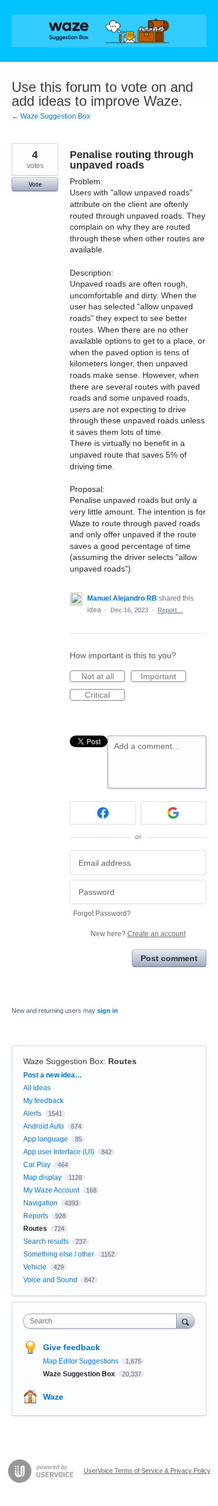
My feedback (43, 1101)
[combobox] (102, 1321)
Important (163, 677)
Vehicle (35, 1267)
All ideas (37, 1088)
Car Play (37, 1165)
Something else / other (58, 1254)
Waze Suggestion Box (63, 1061)
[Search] (185, 1321)
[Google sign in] (174, 813)
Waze (53, 1396)
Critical (105, 695)
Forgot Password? (102, 913)
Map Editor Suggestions (81, 1361)
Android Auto (43, 1126)
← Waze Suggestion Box (51, 116)
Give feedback (71, 1347)
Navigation (40, 1203)
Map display (42, 1177)
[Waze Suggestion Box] (109, 31)
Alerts (32, 1113)
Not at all (103, 677)
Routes (122, 1061)
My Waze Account (51, 1190)
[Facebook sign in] (103, 813)
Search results (46, 1241)
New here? (138, 934)
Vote (35, 184)
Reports (35, 1216)
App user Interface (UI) (58, 1152)
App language (45, 1139)
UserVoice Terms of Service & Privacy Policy (147, 1470)
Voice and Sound (50, 1280)
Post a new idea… (52, 1075)
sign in (107, 1010)
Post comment (169, 958)
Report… (170, 609)
